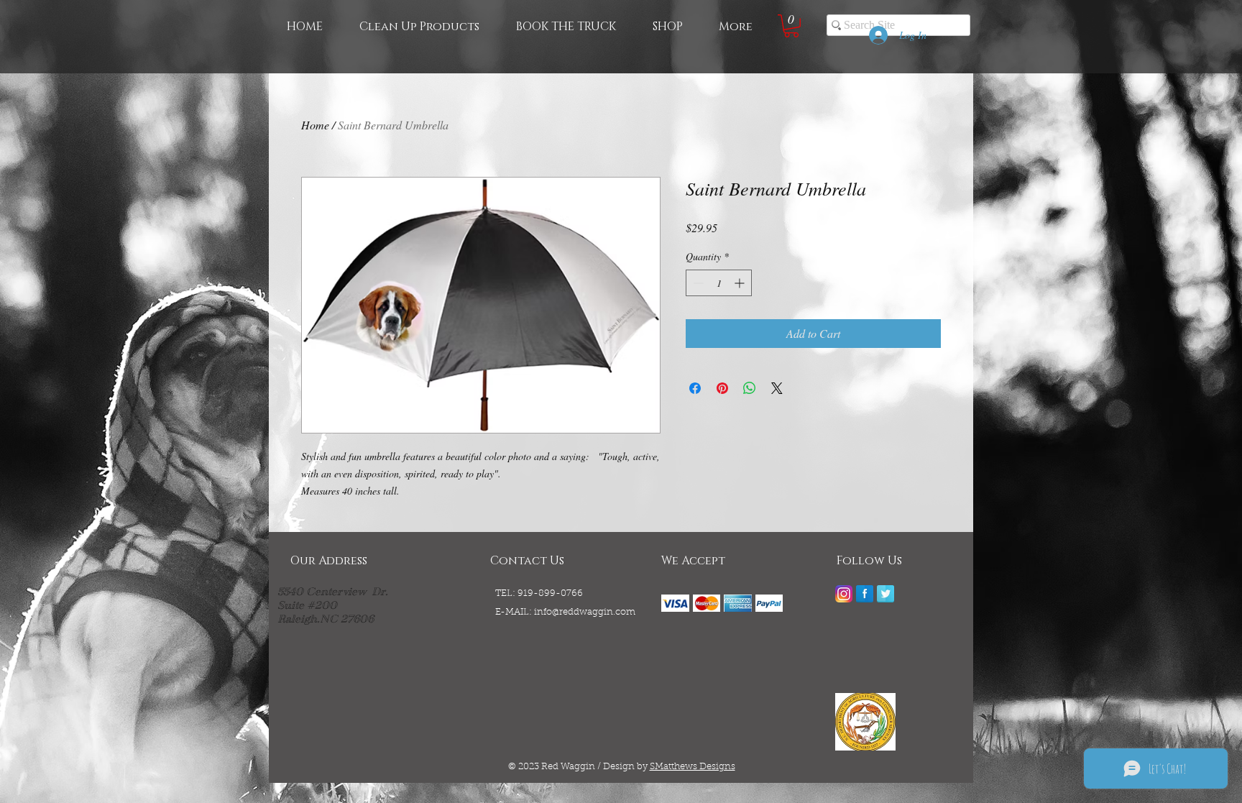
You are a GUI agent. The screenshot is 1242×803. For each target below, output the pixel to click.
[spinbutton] (719, 282)
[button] (791, 25)
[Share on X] (777, 388)
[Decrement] (697, 282)
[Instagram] (843, 593)
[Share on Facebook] (695, 388)
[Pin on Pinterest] (722, 388)
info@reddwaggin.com (584, 612)
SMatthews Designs (692, 766)
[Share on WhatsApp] (749, 388)
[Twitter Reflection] (885, 593)
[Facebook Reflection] (864, 593)
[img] (675, 603)
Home (315, 124)
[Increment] (741, 282)
